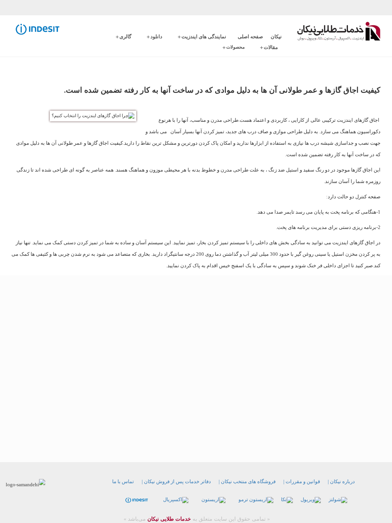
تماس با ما (123, 481)
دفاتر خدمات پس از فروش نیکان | (176, 481)
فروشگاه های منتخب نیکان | (247, 481)
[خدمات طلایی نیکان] (339, 31)
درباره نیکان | (341, 481)
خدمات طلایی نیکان (168, 519)
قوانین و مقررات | (301, 481)
